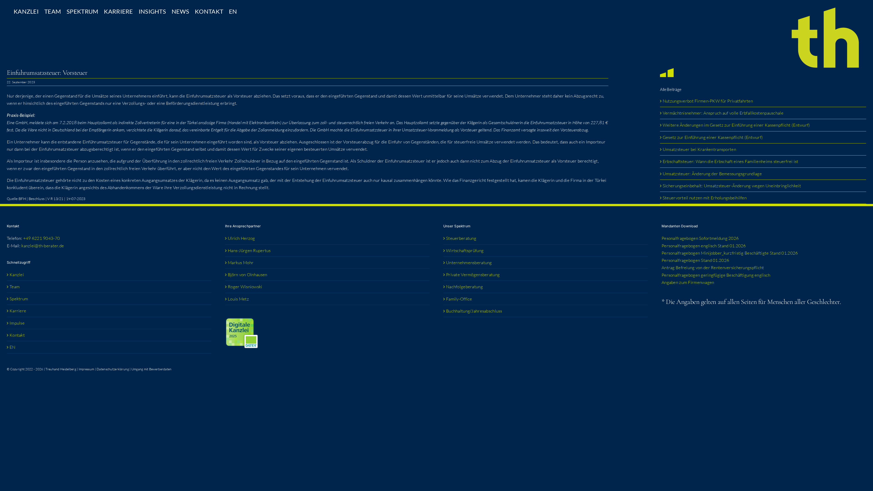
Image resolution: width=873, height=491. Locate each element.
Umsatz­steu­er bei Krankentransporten (699, 149)
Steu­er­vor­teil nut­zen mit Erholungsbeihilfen (705, 197)
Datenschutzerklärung (113, 369)
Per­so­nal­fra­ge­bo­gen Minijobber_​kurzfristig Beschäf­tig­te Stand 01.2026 (730, 253)
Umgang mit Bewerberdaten (151, 369)
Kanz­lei (17, 274)
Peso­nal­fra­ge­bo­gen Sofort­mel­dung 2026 (700, 238)
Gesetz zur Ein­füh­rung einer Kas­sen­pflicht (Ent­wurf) (713, 137)
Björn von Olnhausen (247, 274)
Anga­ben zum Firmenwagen (688, 282)
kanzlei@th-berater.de (42, 245)
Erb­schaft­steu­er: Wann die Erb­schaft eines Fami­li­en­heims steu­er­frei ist (730, 161)
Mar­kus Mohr (240, 262)
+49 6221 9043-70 (41, 238)
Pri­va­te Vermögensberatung (473, 274)
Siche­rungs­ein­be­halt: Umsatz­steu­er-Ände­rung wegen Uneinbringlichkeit (732, 185)
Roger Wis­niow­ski (245, 286)
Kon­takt (17, 335)
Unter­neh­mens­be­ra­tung (469, 262)
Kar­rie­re (18, 310)
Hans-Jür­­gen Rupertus (249, 250)
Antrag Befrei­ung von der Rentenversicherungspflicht (713, 267)
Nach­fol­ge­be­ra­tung (464, 286)
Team (15, 286)
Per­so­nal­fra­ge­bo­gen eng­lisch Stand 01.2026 (704, 245)
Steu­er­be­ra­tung (461, 238)
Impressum (86, 369)
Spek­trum (19, 298)
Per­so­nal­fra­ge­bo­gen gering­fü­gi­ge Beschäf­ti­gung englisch (716, 275)
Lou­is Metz (238, 299)
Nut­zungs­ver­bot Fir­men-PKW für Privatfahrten (708, 101)
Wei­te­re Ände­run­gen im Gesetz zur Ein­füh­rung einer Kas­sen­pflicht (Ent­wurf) (736, 125)
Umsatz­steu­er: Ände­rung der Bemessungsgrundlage (712, 173)
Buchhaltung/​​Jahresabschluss (474, 311)
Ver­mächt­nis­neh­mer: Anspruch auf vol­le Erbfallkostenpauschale (723, 113)
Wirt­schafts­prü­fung (465, 250)
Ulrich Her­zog (241, 238)
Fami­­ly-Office (459, 299)
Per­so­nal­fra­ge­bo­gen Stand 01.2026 (695, 260)
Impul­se (17, 323)
